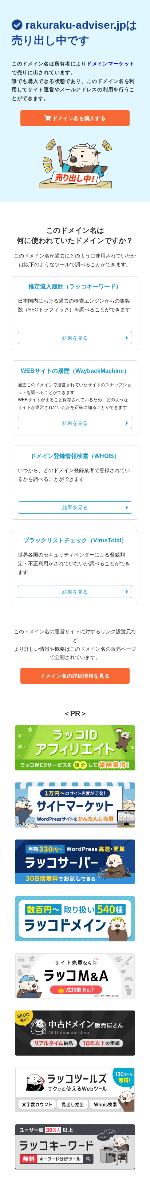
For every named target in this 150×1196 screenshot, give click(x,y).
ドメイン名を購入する (79, 118)
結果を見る (75, 338)
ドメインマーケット (111, 64)
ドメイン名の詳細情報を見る (75, 676)
